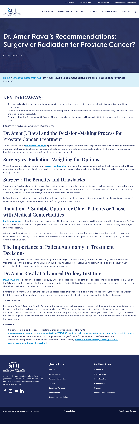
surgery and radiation (56, 166)
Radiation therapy (12, 221)
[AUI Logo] (12, 9)
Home (6, 78)
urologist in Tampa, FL (35, 146)
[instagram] (10, 391)
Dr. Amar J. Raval (11, 280)
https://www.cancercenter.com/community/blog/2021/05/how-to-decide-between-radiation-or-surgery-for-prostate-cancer (71, 333)
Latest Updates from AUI (26, 78)
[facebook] (5, 391)
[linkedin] (22, 391)
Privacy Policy (69, 411)
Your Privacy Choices (127, 411)
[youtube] (16, 391)
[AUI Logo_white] (14, 363)
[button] (135, 12)
